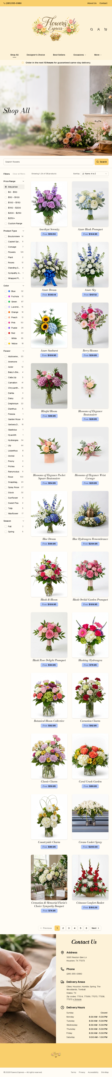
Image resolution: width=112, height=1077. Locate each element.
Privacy (82, 1072)
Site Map (104, 1072)
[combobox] (94, 174)
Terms (73, 1072)
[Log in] (99, 29)
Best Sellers (59, 55)
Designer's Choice (36, 55)
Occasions (78, 55)
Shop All (14, 55)
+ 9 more (77, 999)
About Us (92, 3)
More (96, 55)
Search (103, 162)
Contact (103, 3)
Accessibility (93, 1072)
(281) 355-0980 (14, 3)
